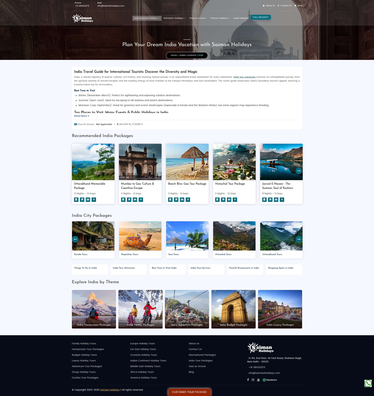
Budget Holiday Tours (84, 355)
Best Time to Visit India (164, 268)
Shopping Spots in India (280, 268)
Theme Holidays (219, 18)
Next (299, 171)
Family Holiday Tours (84, 343)
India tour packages (244, 77)
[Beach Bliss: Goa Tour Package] (140, 162)
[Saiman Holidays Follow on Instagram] (253, 379)
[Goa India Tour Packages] (187, 236)
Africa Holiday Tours (142, 372)
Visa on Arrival (197, 18)
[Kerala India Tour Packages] (93, 236)
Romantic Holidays (173, 18)
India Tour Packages (201, 360)
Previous (75, 171)
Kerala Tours (80, 254)
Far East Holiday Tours (143, 349)
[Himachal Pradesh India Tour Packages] (234, 236)
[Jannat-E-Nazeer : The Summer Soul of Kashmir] (234, 162)
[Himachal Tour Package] (187, 162)
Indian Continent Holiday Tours (148, 360)
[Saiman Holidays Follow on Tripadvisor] (270, 379)
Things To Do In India (85, 268)
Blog (300, 6)
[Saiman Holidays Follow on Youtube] (258, 379)
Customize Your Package (189, 392)
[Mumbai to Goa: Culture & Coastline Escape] (93, 162)
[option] (93, 175)
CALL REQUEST (261, 17)
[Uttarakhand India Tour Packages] (281, 236)
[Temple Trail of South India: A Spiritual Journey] (281, 162)
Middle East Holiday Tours (145, 366)
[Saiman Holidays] (83, 18)
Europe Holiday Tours (142, 343)
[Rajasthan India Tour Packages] (140, 236)
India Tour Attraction (124, 268)
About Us (270, 6)
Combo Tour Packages (85, 378)
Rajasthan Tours (129, 254)
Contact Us (286, 6)
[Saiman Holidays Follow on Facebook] (248, 379)
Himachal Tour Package (183, 184)
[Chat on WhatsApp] (368, 382)
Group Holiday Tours (84, 372)
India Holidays (241, 18)
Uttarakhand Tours (272, 254)
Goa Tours (173, 254)
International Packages (202, 355)
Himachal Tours (223, 254)
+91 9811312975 (82, 6)
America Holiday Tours (143, 378)
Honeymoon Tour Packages (88, 349)
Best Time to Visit (84, 90)
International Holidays (146, 18)
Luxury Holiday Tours (84, 360)
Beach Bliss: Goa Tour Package (140, 184)
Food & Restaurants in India (244, 268)
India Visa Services (200, 268)
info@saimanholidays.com (110, 6)
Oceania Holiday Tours (143, 355)
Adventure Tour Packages (87, 366)
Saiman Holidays (110, 390)
